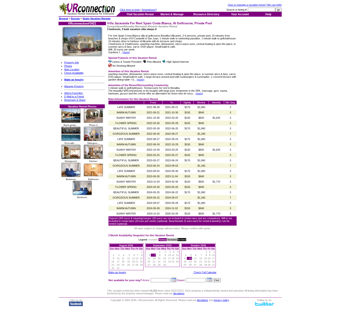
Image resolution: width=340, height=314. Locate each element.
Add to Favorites (73, 93)
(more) (126, 52)
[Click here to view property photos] (82, 55)
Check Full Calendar (205, 272)
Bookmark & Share (75, 100)
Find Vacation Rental (140, 14)
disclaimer (178, 293)
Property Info (71, 62)
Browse (63, 18)
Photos (68, 66)
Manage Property (74, 86)
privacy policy (221, 300)
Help (268, 14)
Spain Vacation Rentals (97, 18)
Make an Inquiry (117, 272)
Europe (75, 18)
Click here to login (130, 9)
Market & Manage (172, 14)
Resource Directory (206, 14)
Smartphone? (149, 9)
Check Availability (74, 73)
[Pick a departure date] (209, 280)
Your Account (240, 14)
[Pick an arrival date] (173, 280)
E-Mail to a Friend (74, 96)
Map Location (71, 69)
